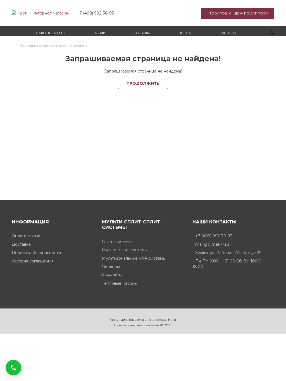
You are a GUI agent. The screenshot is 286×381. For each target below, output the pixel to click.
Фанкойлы (112, 275)
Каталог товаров (48, 33)
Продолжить (143, 83)
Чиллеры (111, 266)
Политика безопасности (36, 252)
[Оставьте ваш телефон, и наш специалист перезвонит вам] (13, 367)
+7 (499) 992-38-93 (213, 235)
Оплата (185, 33)
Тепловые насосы (119, 283)
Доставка (142, 33)
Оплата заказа (26, 235)
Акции (100, 33)
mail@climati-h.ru (212, 244)
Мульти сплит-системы (124, 249)
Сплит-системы (117, 241)
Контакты (228, 33)
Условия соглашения (33, 261)
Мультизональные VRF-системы (134, 258)
